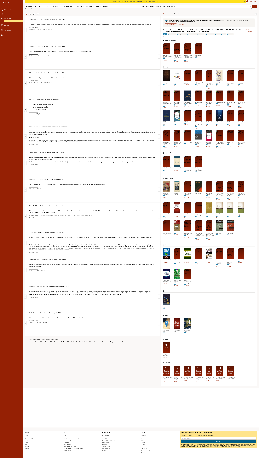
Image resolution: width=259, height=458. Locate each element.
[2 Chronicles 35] (25, 136)
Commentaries (169, 178)
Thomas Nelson (106, 446)
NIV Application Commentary (198, 214)
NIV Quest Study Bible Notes (209, 103)
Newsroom (28, 446)
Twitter (143, 442)
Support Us (28, 448)
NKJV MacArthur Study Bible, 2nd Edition (166, 143)
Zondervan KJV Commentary (219, 232)
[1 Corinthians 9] (25, 83)
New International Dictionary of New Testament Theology (231, 261)
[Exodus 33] (159, 323)
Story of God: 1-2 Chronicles (220, 214)
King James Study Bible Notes (199, 82)
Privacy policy (67, 444)
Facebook (143, 435)
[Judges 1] (25, 243)
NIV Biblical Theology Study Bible (230, 83)
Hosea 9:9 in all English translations (38, 114)
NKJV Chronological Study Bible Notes (210, 122)
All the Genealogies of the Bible (167, 168)
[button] (251, 1)
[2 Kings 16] (25, 216)
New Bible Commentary (187, 214)
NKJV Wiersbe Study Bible (198, 143)
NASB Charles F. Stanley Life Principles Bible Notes (209, 83)
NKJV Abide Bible (188, 121)
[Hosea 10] (159, 110)
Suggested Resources (170, 40)
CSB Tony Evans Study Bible (166, 82)
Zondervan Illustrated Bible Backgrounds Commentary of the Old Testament (210, 234)
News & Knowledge (30, 437)
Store (26, 442)
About (26, 435)
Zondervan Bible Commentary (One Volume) (188, 233)
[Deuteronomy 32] (159, 270)
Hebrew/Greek (173, 14)
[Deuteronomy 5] (159, 30)
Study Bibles (168, 67)
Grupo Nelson (105, 442)
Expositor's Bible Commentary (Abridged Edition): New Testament (188, 57)
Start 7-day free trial (170, 24)
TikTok (142, 441)
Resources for (203, 30)
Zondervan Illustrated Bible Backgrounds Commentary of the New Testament (199, 234)
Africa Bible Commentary (166, 194)
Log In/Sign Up (252, 1)
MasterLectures (106, 452)
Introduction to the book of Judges (220, 378)
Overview (167, 362)
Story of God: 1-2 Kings (241, 214)
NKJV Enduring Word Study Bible (220, 122)
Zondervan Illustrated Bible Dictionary (188, 282)
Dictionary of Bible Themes (167, 260)
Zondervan (105, 450)
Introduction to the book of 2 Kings (210, 378)
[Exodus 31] (25, 323)
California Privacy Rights (70, 446)
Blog (26, 444)
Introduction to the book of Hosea (188, 378)
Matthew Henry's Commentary (177, 214)
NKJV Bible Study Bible (167, 306)
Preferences (144, 452)
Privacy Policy (218, 446)
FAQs (65, 435)
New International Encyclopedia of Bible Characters (188, 169)
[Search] (254, 6)
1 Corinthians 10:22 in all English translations (40, 82)
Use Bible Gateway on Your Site (72, 439)
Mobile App (28, 441)
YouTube (143, 444)
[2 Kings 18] (159, 216)
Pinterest (143, 439)
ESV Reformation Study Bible (188, 82)
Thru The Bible (177, 232)
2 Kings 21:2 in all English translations (38, 189)
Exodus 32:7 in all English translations (38, 322)
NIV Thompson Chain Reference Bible (166, 123)
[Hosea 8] (25, 110)
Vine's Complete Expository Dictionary (177, 282)
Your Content (181, 14)
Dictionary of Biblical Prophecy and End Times (177, 261)
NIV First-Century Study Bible (177, 103)
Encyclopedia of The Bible (177, 168)
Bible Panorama (198, 193)
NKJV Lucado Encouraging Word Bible (242, 123)
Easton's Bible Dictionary (187, 260)
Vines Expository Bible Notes (241, 143)
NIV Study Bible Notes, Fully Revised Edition (241, 103)
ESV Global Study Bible (177, 82)
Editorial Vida (105, 444)
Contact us (66, 442)
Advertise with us (68, 441)
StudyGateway (106, 437)
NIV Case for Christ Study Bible (242, 82)
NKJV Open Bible (241, 260)
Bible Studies (168, 291)
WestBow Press (106, 448)
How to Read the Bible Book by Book (167, 214)
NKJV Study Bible (188, 142)
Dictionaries (168, 245)
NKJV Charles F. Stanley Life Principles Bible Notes (198, 123)
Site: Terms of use (68, 452)
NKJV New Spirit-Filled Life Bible (177, 143)
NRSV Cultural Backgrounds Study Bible (167, 56)
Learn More (181, 24)
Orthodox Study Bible (198, 56)
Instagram (143, 437)
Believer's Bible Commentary (187, 194)
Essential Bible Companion (209, 194)
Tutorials (66, 437)
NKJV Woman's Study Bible (209, 143)
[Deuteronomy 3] (25, 30)
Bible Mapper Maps (177, 331)
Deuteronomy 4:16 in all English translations (40, 56)
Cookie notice (67, 450)
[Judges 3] (159, 243)
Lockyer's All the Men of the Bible (209, 260)
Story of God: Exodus (230, 214)
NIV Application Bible (219, 82)
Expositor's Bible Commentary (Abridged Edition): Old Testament (178, 57)
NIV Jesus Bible (198, 102)
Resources (165, 14)
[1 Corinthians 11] (159, 83)
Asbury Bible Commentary (176, 194)
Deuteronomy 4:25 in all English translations (40, 29)
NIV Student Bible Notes (231, 103)
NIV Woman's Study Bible (177, 122)
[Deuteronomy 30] (25, 270)
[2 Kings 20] (25, 163)
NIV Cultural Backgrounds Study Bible (167, 103)
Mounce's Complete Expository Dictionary (218, 261)
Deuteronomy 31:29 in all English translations (40, 271)
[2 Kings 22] (159, 163)
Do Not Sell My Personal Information (74, 448)
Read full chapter (33, 27)
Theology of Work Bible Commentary (167, 232)
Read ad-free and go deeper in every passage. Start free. (135, 1)
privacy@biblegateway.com (234, 446)
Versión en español (146, 451)
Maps (166, 315)
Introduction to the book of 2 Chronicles (199, 379)
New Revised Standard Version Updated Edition (41, 339)
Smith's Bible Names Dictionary (167, 281)
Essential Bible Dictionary (198, 260)
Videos (166, 339)
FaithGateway (105, 435)
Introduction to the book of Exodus (231, 378)
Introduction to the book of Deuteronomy (167, 379)
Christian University (165, 355)
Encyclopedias (168, 153)
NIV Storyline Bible (220, 102)
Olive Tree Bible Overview (209, 214)
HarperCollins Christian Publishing (111, 441)
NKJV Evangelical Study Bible (230, 122)
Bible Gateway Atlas (166, 331)
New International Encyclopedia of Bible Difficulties (199, 169)
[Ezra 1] (159, 136)
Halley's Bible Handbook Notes (241, 194)
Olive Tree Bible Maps (187, 331)
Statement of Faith (30, 439)
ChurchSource (106, 439)
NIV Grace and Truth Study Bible (188, 103)
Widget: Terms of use (69, 454)
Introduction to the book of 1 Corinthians (178, 379)
